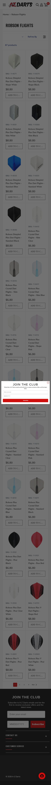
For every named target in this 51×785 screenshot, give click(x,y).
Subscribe (25, 400)
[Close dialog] (48, 383)
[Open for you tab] (42, 776)
